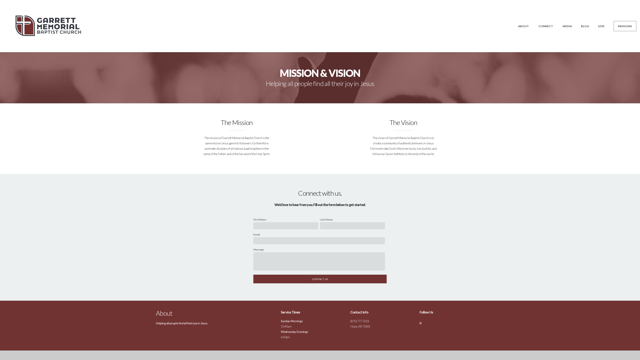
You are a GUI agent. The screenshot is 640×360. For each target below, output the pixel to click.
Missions (625, 26)
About (524, 26)
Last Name (326, 219)
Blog (585, 26)
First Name (259, 219)
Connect (546, 26)
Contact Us (320, 279)
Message (258, 249)
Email (256, 234)
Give (601, 26)
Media (567, 26)
